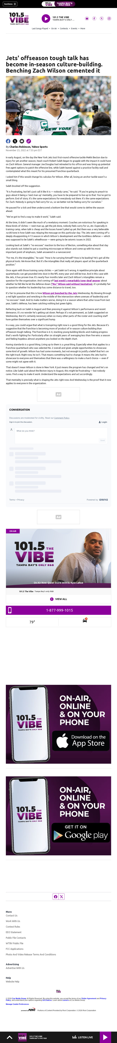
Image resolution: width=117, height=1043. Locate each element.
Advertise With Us (15, 968)
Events (74, 28)
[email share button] (22, 141)
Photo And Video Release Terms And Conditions (31, 954)
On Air (54, 28)
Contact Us (11, 915)
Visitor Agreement (88, 999)
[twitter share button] (15, 141)
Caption (103, 132)
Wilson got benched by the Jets (60, 293)
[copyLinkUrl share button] (28, 141)
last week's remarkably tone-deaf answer (77, 280)
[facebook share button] (8, 141)
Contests (64, 28)
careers (65, 1000)
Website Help (12, 981)
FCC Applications (14, 949)
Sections (8, 4)
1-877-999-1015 (59, 610)
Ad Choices (47, 1000)
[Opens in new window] (58, 724)
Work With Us (13, 921)
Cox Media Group (19, 999)
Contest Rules (13, 926)
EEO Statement (13, 932)
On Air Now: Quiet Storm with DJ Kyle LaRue (58, 582)
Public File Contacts (16, 937)
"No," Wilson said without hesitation (72, 284)
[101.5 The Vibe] (58, 4)
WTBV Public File (14, 943)
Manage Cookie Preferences (17, 1004)
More (82, 28)
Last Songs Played (40, 28)
